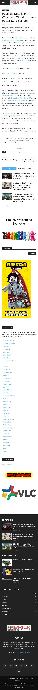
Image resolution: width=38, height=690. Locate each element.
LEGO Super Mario (9, 396)
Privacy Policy (19, 678)
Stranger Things (8, 436)
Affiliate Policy (29, 678)
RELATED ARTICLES (9, 168)
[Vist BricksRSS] (7, 465)
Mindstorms (7, 401)
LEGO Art (6, 387)
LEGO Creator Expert (9, 361)
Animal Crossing (8, 340)
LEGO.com (14, 140)
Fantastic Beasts (24, 61)
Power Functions (8, 419)
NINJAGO (6, 416)
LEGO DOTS (7, 369)
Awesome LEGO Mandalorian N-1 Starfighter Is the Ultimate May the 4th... (24, 526)
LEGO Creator (7, 358)
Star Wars (6, 434)
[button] (3, 2)
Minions (5, 410)
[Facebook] (5, 666)
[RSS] (26, 666)
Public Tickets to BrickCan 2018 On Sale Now (27, 161)
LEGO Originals (8, 393)
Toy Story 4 (6, 445)
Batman (5, 346)
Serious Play (7, 425)
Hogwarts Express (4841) (16, 100)
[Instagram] (16, 666)
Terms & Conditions (9, 678)
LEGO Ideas (7, 381)
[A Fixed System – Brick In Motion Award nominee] (7, 571)
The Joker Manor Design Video (10, 161)
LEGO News (5, 10)
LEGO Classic (7, 355)
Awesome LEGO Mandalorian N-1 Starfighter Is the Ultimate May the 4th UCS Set (24, 176)
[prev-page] (3, 206)
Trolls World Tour (8, 442)
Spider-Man (7, 431)
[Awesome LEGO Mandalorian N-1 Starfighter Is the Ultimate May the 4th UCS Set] (7, 176)
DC (4, 364)
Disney (5, 367)
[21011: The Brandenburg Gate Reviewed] (7, 581)
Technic (5, 439)
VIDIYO (5, 448)
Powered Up (7, 422)
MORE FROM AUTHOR (24, 168)
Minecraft (6, 404)
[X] (32, 666)
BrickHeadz (6, 349)
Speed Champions (9, 428)
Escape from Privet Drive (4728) (22, 98)
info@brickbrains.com (23, 652)
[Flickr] (11, 666)
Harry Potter (16, 58)
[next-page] (6, 206)
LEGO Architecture (9, 343)
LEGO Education (8, 390)
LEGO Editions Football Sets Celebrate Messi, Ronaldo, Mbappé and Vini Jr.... (24, 546)
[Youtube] (19, 671)
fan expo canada (12, 152)
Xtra (4, 451)
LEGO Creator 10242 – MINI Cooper (24, 560)
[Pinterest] (21, 666)
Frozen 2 (6, 375)
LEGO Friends (7, 372)
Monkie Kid (6, 413)
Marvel (5, 399)
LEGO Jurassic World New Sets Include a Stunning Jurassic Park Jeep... (23, 536)
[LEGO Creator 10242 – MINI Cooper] (7, 562)
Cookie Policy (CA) (19, 680)
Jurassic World (7, 384)
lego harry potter (22, 152)
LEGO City (6, 352)
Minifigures (7, 407)
